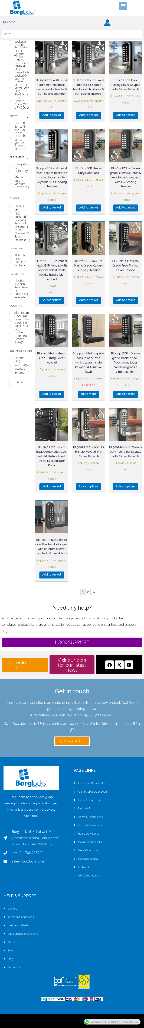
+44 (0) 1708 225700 (98, 715)
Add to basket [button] (51, 115)
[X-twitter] (119, 664)
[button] (123, 6)
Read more (88, 394)
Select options (51, 300)
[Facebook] (109, 664)
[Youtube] (129, 664)
